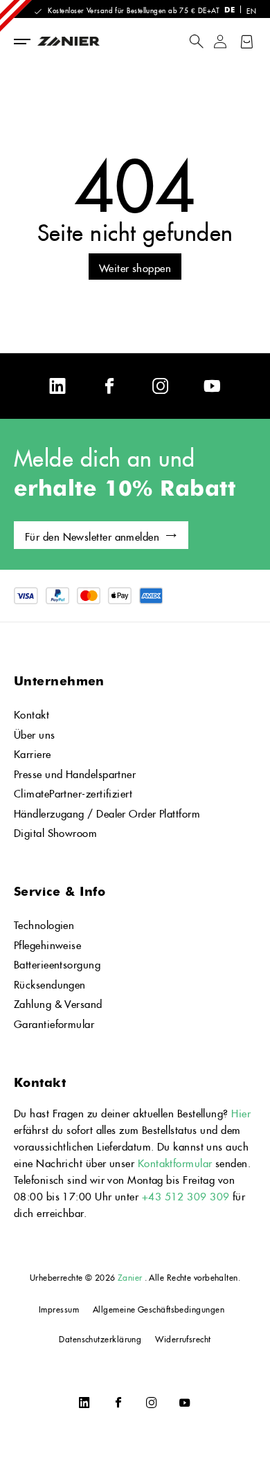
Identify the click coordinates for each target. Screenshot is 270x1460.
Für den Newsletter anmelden (92, 535)
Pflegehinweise (47, 943)
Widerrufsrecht (182, 1337)
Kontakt (31, 713)
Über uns (34, 733)
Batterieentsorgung (57, 962)
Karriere (32, 752)
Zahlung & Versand (58, 1002)
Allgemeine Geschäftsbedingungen (158, 1308)
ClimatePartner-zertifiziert (73, 791)
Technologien (44, 923)
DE (229, 9)
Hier (241, 1111)
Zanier (130, 1276)
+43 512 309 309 (186, 1194)
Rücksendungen (50, 983)
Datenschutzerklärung (100, 1337)
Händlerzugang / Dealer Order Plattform (107, 812)
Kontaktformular (176, 1161)
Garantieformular (54, 1022)
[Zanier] (87, 41)
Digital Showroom (55, 831)
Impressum (59, 1308)
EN (251, 10)
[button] (196, 41)
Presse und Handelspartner (75, 772)
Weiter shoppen (135, 266)
